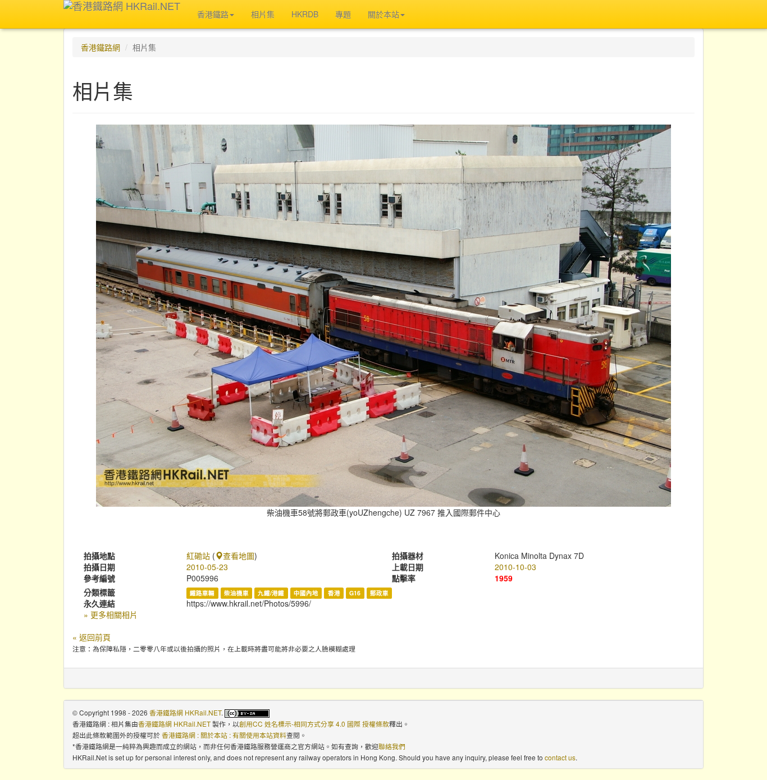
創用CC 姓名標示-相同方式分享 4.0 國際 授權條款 (314, 723)
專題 (343, 14)
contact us (560, 757)
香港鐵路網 (100, 47)
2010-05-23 (207, 566)
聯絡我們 (391, 746)
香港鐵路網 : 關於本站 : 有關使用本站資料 (224, 735)
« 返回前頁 (91, 637)
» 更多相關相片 (111, 614)
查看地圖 (238, 555)
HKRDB (304, 14)
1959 (504, 578)
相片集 (263, 14)
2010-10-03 (515, 566)
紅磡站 (198, 555)
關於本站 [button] (383, 14)
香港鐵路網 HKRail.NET (185, 712)
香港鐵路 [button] (213, 14)
